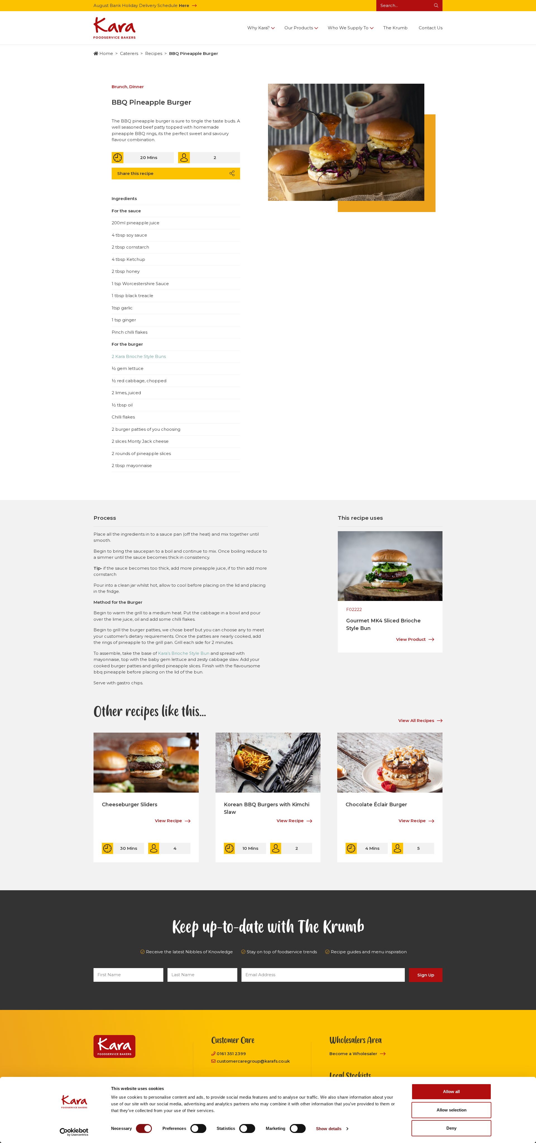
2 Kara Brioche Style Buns (139, 356)
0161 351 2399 (231, 1053)
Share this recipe (135, 173)
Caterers (129, 53)
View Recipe (168, 820)
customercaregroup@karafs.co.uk (253, 1061)
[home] (114, 28)
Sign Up (425, 975)
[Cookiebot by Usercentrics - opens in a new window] (74, 1132)
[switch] (198, 1128)
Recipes (153, 53)
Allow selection (451, 1110)
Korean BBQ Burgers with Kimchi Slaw (266, 808)
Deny (451, 1128)
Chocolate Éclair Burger (376, 804)
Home (106, 53)
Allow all (451, 1091)
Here (184, 5)
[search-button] (436, 5)
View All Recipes (416, 720)
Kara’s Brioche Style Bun (183, 653)
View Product (411, 639)
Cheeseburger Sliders (129, 804)
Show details (328, 1128)
